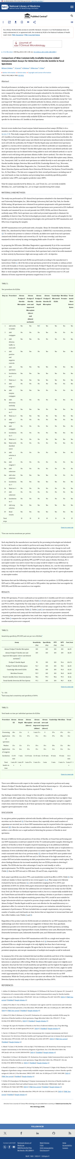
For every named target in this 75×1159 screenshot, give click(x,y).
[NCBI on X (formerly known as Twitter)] (5, 1133)
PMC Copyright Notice (32, 35)
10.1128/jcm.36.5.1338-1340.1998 (44, 52)
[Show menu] (72, 7)
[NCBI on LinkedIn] (37, 1133)
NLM (27, 1156)
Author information (9, 72)
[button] (9, 22)
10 (10, 827)
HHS (37, 1156)
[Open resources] (3, 22)
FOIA (41, 1145)
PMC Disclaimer (17, 35)
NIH (31, 1156)
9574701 (21, 75)
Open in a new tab (67, 527)
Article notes (22, 72)
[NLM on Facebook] (9, 1147)
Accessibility (67, 1145)
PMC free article (13, 1011)
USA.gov (45, 1156)
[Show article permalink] (34, 22)
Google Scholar (20, 1000)
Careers (65, 1148)
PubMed (10, 1000)
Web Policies (44, 1143)
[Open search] (71, 15)
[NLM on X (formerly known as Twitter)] (4, 1147)
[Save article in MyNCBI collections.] (21, 22)
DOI (62, 997)
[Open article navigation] (71, 22)
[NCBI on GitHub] (54, 1133)
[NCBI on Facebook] (21, 1133)
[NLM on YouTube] (14, 1147)
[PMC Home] (36, 15)
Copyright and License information (39, 72)
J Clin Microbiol (8, 52)
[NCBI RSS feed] (70, 1133)
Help (64, 1143)
